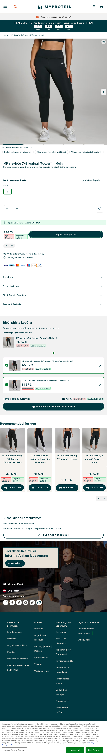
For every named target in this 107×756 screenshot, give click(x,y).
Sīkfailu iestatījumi (13, 584)
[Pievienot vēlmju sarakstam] (99, 209)
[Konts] (94, 7)
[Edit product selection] (100, 365)
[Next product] (104, 498)
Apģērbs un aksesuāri (40, 637)
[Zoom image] (103, 42)
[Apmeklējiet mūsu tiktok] (19, 602)
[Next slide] (106, 466)
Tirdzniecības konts (62, 681)
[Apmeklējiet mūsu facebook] (12, 602)
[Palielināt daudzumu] (17, 208)
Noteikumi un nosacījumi (62, 669)
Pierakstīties (15, 563)
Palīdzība (11, 638)
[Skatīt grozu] (101, 6)
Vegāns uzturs (41, 671)
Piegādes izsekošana (17, 658)
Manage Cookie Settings (14, 750)
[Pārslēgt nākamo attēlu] (103, 92)
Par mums (61, 632)
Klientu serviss (14, 632)
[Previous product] (98, 498)
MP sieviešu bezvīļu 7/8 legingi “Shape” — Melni (12, 459)
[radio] (7, 192)
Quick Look (14, 488)
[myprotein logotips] (54, 6)
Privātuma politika (64, 661)
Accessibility (62, 701)
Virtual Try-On (92, 180)
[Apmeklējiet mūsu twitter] (32, 602)
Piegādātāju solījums (62, 709)
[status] (12, 208)
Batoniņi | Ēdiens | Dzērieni (43, 648)
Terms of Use (16, 745)
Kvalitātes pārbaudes (61, 640)
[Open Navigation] (5, 6)
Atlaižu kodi (84, 640)
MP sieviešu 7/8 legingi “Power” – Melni (27, 35)
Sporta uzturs (41, 657)
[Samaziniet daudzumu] (7, 208)
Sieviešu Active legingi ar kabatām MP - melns (40, 459)
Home (5, 35)
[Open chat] (39, 602)
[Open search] (15, 7)
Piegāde (11, 652)
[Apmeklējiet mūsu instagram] (5, 602)
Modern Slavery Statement (63, 652)
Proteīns (38, 628)
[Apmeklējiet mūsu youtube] (25, 602)
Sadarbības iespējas (61, 692)
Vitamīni (38, 664)
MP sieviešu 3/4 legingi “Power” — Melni (94, 459)
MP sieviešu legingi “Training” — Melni (67, 457)
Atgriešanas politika (17, 645)
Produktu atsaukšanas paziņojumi (18, 667)
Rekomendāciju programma (86, 630)
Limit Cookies (94, 750)
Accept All (75, 750)
